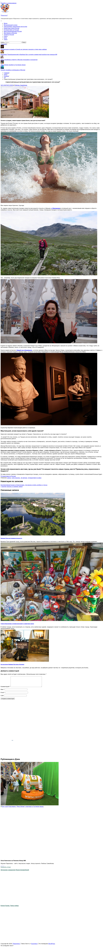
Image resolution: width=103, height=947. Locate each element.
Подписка (3, 44)
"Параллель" (4, 15)
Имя (2, 689)
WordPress (51, 943)
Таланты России (9, 34)
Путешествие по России (11, 30)
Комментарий (5, 686)
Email (3, 692)
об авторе (24, 478)
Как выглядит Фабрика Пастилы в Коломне (12, 664)
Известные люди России (11, 28)
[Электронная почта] (3, 865)
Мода (5, 23)
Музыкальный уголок (10, 25)
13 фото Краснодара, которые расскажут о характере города (17, 623)
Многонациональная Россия (13, 31)
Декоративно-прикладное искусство (15, 26)
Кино (5, 38)
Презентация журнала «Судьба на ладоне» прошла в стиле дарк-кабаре (24, 49)
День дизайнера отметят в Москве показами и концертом (19, 59)
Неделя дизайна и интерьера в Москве (13, 70)
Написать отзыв (6, 867)
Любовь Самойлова (20, 85)
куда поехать (16, 478)
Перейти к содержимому (8, 3)
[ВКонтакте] (1, 865)
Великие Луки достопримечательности (11, 538)
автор (9, 478)
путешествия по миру (34, 478)
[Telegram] (2, 865)
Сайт (2, 695)
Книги (5, 36)
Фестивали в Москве (10, 33)
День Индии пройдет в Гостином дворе (13, 65)
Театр (5, 39)
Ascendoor (34, 943)
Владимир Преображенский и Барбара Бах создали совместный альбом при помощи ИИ (29, 54)
